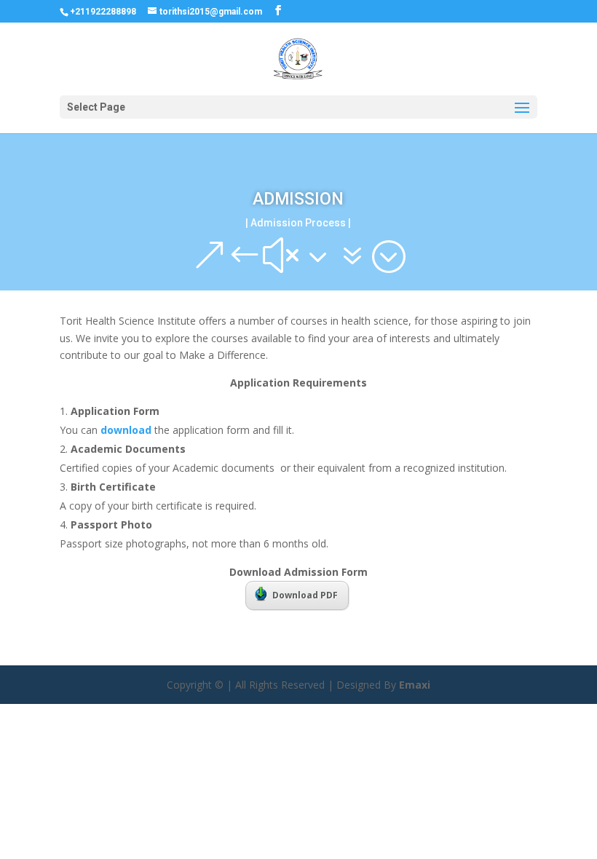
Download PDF (305, 595)
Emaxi (414, 685)
